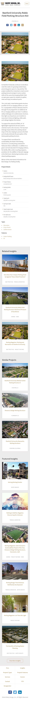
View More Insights (15, 661)
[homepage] (10, 3)
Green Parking (7, 236)
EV (4, 238)
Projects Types (7, 672)
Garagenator (7, 686)
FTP (22, 681)
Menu (26, 3)
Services (7, 677)
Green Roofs (7, 227)
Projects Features (22, 672)
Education (6, 225)
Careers (22, 677)
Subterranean (7, 229)
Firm (7, 668)
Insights (22, 668)
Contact (7, 681)
